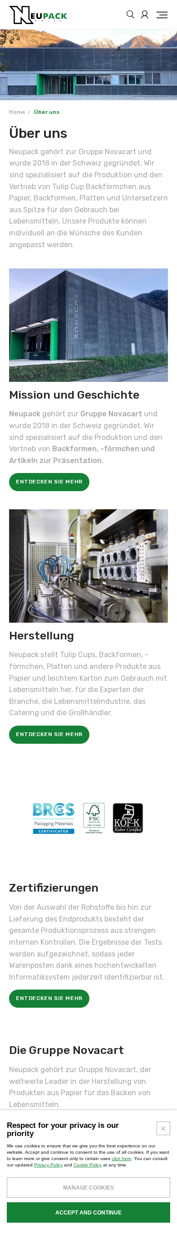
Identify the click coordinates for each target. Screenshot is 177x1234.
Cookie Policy (88, 1164)
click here (121, 1158)
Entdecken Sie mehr (49, 481)
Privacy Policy (48, 1164)
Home (17, 112)
